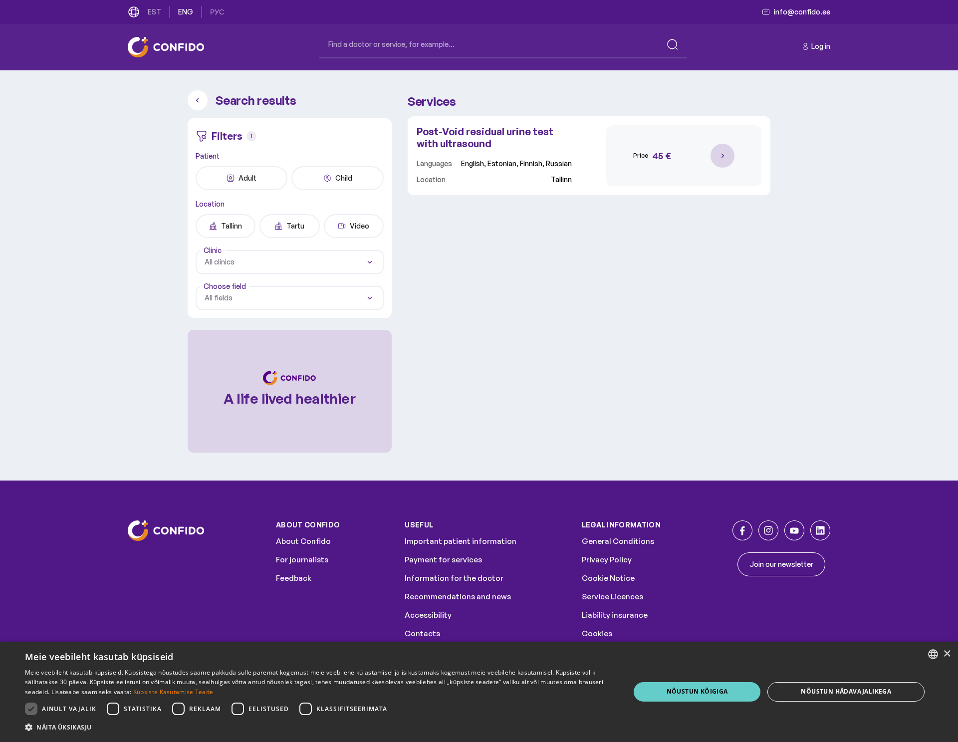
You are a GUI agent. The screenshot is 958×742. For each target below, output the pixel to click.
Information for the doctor (454, 578)
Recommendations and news (458, 596)
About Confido (303, 541)
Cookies (597, 633)
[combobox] (290, 262)
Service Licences (612, 596)
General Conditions (618, 541)
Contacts (422, 633)
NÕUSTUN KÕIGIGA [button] (697, 691)
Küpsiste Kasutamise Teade (173, 692)
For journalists (302, 559)
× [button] (947, 654)
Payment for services (443, 559)
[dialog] (479, 692)
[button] (318, 728)
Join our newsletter (781, 564)
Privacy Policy (607, 559)
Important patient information (460, 541)
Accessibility (428, 615)
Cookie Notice (608, 578)
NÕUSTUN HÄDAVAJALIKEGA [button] (846, 691)
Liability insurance (615, 615)
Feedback (293, 578)
